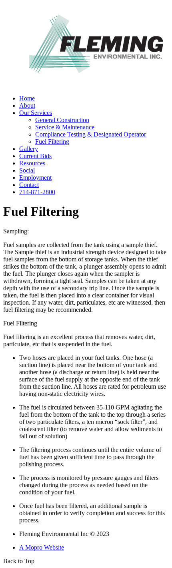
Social (27, 170)
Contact (29, 184)
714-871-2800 (37, 192)
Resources (32, 163)
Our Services (35, 112)
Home (27, 98)
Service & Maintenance (64, 127)
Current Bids (35, 156)
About (27, 105)
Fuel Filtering (52, 141)
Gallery (28, 148)
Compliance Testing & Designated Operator (90, 134)
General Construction (62, 119)
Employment (35, 177)
